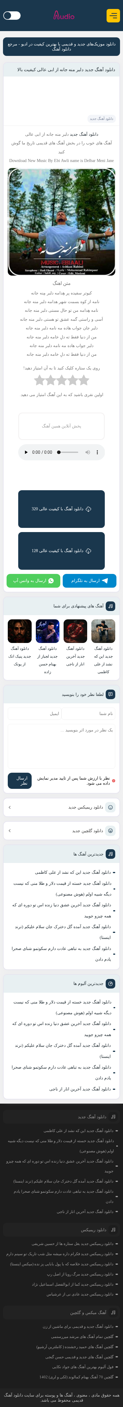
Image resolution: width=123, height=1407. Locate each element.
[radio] (83, 382)
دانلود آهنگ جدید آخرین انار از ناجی (80, 1089)
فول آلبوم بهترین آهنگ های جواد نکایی (82, 1367)
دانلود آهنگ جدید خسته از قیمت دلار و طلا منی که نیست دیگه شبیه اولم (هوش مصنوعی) (62, 888)
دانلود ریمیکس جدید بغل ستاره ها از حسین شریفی (72, 1243)
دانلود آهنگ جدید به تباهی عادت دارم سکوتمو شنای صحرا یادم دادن (61, 954)
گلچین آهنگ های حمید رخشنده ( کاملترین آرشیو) (74, 1347)
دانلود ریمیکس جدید (85, 807)
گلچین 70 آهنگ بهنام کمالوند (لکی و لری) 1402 (76, 1377)
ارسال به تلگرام (85, 580)
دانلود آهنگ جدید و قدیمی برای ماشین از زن (78, 1326)
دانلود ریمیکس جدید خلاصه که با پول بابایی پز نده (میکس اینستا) (61, 1264)
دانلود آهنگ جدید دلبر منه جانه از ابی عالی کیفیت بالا (66, 69)
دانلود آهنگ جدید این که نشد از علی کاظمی (73, 872)
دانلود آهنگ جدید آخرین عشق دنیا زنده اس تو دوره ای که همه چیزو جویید (61, 910)
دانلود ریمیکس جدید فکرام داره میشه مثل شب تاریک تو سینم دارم (59, 1254)
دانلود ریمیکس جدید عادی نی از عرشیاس (80, 1294)
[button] (113, 15)
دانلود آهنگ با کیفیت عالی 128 (57, 551)
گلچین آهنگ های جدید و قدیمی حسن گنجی (79, 1357)
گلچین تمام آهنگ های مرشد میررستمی (82, 1336)
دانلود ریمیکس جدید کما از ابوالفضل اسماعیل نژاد (72, 1284)
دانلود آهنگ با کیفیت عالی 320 (57, 509)
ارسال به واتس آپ (29, 580)
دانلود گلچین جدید (87, 831)
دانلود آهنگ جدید (101, 119)
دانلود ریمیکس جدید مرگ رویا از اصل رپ (80, 1274)
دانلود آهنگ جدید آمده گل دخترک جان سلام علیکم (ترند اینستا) (63, 932)
